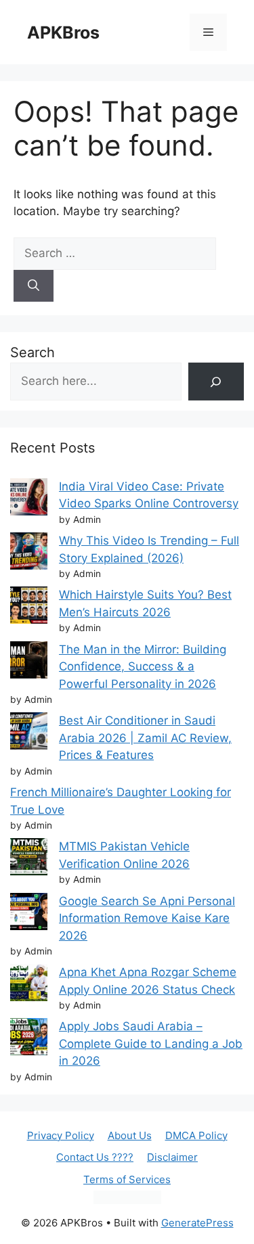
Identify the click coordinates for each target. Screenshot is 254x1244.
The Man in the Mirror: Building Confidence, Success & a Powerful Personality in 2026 (142, 667)
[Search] (34, 286)
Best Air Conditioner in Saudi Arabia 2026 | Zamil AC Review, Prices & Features (145, 738)
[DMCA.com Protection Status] (127, 1200)
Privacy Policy (60, 1135)
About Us (130, 1135)
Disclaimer (172, 1157)
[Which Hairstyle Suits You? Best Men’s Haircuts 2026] (28, 607)
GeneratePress (197, 1222)
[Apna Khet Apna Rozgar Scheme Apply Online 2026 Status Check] (28, 985)
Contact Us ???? (94, 1157)
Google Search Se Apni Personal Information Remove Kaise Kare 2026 (147, 918)
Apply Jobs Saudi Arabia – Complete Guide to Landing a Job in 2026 (150, 1043)
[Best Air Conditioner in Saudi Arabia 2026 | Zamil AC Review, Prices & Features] (28, 733)
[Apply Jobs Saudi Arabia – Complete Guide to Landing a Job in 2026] (28, 1039)
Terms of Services (127, 1179)
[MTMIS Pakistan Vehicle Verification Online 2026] (28, 859)
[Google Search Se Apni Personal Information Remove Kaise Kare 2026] (28, 914)
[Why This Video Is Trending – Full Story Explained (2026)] (28, 553)
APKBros (63, 32)
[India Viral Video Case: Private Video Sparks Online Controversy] (28, 499)
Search (32, 352)
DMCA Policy (196, 1135)
